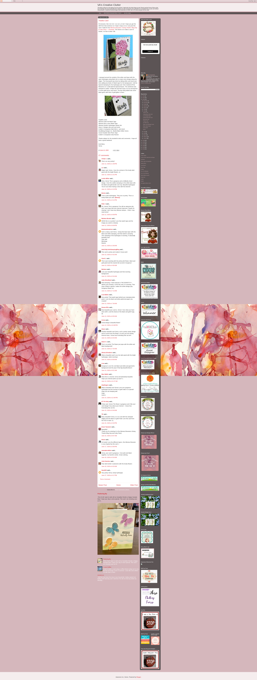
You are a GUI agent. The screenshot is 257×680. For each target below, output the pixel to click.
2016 (143, 145)
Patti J (104, 204)
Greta (103, 320)
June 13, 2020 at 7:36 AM (109, 303)
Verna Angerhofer (151, 74)
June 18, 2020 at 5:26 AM (109, 457)
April (144, 133)
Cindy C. (104, 158)
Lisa (103, 363)
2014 (143, 148)
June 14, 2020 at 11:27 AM (110, 381)
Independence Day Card (147, 114)
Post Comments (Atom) (122, 489)
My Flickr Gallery (127, 13)
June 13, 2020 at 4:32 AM (109, 254)
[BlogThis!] (115, 150)
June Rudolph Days (147, 115)
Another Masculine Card (147, 117)
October (145, 104)
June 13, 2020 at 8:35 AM (109, 316)
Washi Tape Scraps (147, 126)
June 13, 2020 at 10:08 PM (110, 325)
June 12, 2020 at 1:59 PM (109, 164)
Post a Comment (105, 479)
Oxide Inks (143, 177)
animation (143, 159)
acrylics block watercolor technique (148, 157)
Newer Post (103, 485)
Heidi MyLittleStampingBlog (110, 249)
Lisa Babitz (105, 294)
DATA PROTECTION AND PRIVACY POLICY (112, 13)
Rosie (103, 439)
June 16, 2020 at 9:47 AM (109, 435)
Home (100, 13)
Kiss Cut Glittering (144, 171)
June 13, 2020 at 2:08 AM (109, 245)
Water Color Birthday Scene (148, 124)
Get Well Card (146, 122)
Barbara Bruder (106, 218)
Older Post (134, 485)
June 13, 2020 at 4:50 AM (109, 265)
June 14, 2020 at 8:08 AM (109, 359)
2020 (143, 99)
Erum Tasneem (106, 427)
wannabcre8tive (107, 450)
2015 (143, 147)
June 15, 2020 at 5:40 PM (109, 423)
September (145, 105)
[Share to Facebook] (117, 150)
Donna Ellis (105, 307)
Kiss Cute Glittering (145, 173)
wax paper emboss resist (146, 183)
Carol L (104, 258)
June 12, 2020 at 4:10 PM (109, 189)
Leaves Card (145, 112)
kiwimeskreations (107, 229)
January (145, 138)
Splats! (142, 181)
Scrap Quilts (145, 127)
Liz (102, 167)
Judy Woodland (106, 280)
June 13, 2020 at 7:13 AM (109, 291)
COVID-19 (101, 575)
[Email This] (113, 150)
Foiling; (142, 169)
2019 (143, 140)
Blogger (138, 677)
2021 (143, 97)
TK (102, 414)
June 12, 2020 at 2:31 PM (109, 174)
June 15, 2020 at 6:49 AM (109, 410)
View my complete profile (146, 83)
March (144, 134)
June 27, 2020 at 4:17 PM (109, 475)
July (144, 109)
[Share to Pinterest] (118, 150)
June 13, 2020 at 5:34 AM (109, 276)
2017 (143, 143)
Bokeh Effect (143, 163)
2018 (143, 142)
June (144, 111)
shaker (142, 179)
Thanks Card (145, 120)
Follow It (150, 51)
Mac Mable (105, 374)
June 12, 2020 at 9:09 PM (109, 225)
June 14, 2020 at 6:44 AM (109, 338)
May (144, 131)
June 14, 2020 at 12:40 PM (110, 397)
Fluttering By (102, 494)
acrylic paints (143, 155)
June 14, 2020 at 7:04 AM (109, 348)
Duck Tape (143, 167)
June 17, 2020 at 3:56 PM (109, 446)
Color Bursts (143, 165)
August (145, 107)
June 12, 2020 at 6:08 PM (109, 214)
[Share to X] (116, 150)
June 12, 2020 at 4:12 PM (109, 200)
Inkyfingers (105, 385)
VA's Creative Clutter (109, 5)
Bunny (104, 193)
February (145, 136)
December (145, 100)
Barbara (104, 269)
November (145, 102)
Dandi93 (104, 470)
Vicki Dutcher (106, 461)
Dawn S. (104, 341)
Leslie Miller (105, 178)
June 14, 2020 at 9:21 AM (109, 370)
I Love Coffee (107, 567)
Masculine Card (146, 119)
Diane (103, 329)
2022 (143, 95)
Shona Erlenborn (107, 352)
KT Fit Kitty (105, 401)
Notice (144, 129)
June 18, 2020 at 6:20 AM (109, 466)
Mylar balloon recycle (145, 175)
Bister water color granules (146, 161)
